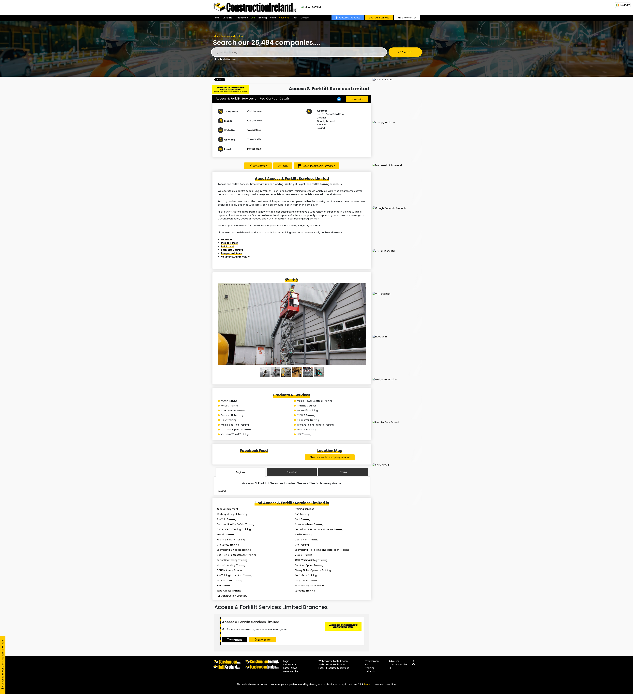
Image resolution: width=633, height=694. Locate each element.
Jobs (295, 17)
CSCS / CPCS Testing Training (234, 529)
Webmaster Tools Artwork (333, 661)
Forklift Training (303, 534)
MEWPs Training (303, 555)
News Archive (291, 671)
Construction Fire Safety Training (236, 524)
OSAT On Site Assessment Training (236, 555)
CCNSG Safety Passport (230, 570)
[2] (286, 371)
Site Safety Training (228, 544)
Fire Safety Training (306, 575)
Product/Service (225, 59)
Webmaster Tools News (332, 664)
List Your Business (379, 17)
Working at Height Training (232, 514)
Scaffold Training (226, 519)
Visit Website (263, 639)
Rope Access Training (229, 590)
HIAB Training (224, 585)
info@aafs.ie (254, 148)
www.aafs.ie (254, 130)
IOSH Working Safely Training (311, 560)
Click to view (254, 111)
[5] (319, 371)
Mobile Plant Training (306, 539)
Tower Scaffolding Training (232, 560)
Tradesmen (241, 17)
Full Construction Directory (232, 595)
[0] (265, 371)
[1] (275, 371)
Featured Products (349, 17)
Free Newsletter (407, 17)
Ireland (222, 491)
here (367, 684)
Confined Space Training (309, 565)
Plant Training (302, 519)
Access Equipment (227, 509)
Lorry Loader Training (306, 580)
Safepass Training (305, 590)
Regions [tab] (240, 472)
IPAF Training (302, 514)
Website (358, 99)
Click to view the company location (329, 457)
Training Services (304, 509)
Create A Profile (398, 664)
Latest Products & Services (333, 668)
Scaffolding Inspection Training (234, 575)
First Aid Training (226, 534)
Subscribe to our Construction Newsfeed (2, 663)
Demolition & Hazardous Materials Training (319, 529)
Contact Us (289, 664)
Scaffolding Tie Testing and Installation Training (322, 549)
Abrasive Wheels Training (309, 524)
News (273, 17)
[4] (308, 371)
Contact (305, 17)
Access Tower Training (229, 580)
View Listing (235, 639)
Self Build (227, 17)
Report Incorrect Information (318, 166)
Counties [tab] (292, 472)
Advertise (284, 17)
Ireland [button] (624, 5)
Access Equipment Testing (310, 585)
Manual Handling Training (231, 565)
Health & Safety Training (231, 539)
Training (262, 17)
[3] (297, 371)
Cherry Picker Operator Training (313, 570)
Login (285, 166)
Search (406, 52)
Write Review (260, 166)
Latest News (290, 668)
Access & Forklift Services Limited (250, 622)
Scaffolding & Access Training (234, 549)
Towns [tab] (343, 472)
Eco (253, 17)
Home (216, 17)
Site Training (302, 544)
